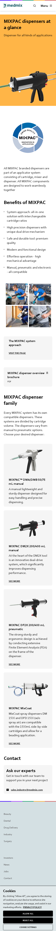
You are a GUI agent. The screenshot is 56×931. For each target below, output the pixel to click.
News (6, 864)
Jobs (6, 871)
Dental (7, 820)
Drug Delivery (11, 827)
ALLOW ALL (28, 913)
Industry (8, 834)
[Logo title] (13, 6)
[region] (28, 908)
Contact (8, 878)
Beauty (7, 813)
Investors (8, 857)
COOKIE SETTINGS (28, 927)
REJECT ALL (28, 920)
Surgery (8, 841)
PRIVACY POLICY (32, 907)
